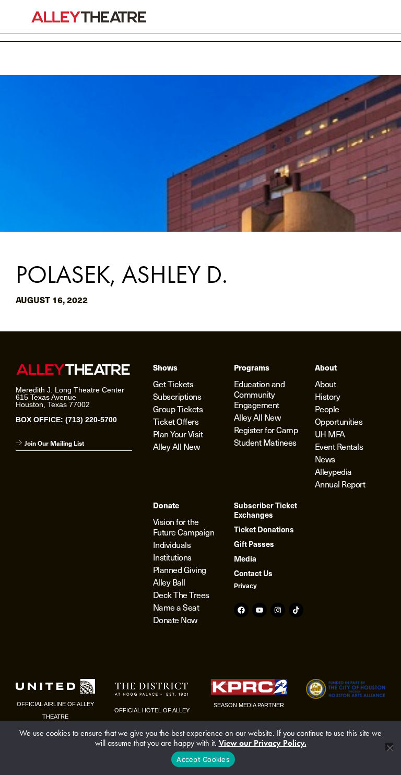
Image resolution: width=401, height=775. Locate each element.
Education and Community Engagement (259, 394)
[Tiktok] (296, 610)
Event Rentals (339, 446)
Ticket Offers (176, 421)
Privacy (245, 586)
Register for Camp (266, 429)
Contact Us (253, 573)
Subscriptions (177, 396)
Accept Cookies (203, 759)
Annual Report (340, 484)
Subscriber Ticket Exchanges (265, 510)
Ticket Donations (264, 529)
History (327, 396)
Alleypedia (333, 471)
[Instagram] (277, 610)
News (325, 458)
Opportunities (339, 421)
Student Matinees (265, 442)
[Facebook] (241, 610)
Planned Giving (179, 569)
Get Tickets (173, 383)
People (327, 408)
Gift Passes (254, 544)
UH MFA (330, 433)
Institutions (172, 557)
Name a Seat (176, 607)
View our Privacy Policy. (262, 743)
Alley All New (176, 446)
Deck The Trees (181, 594)
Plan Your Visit (178, 433)
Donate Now (175, 619)
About (325, 383)
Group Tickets (178, 408)
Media (245, 558)
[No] (389, 746)
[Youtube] (259, 610)
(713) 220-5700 (91, 419)
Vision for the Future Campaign (184, 526)
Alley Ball (169, 582)
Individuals (172, 544)
